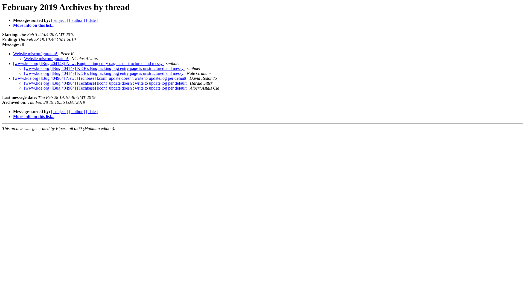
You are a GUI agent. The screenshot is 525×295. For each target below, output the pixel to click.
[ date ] (92, 20)
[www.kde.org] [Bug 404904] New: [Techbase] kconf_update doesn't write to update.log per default (100, 78)
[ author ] (77, 20)
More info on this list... (33, 25)
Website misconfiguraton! (35, 53)
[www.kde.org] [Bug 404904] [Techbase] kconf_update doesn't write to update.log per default (106, 83)
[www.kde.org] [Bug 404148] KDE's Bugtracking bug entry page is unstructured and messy (104, 68)
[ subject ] (59, 20)
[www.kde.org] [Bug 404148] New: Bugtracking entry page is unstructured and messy (88, 63)
